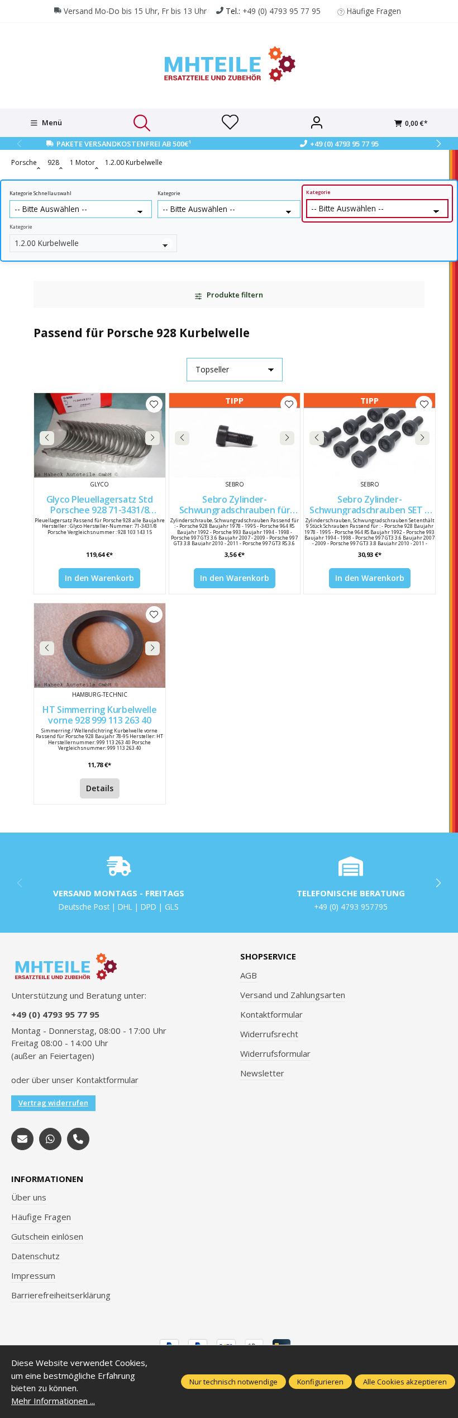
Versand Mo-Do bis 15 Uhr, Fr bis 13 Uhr (135, 11)
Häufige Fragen (374, 11)
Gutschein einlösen (47, 1236)
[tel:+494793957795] (78, 1139)
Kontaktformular (107, 1079)
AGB (248, 975)
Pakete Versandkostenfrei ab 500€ (124, 144)
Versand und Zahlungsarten (292, 994)
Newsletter (262, 1073)
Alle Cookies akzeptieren (405, 1382)
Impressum (33, 1275)
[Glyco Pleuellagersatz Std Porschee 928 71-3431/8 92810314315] (99, 435)
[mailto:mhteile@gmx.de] (22, 1139)
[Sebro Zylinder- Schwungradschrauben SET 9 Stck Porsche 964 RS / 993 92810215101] (369, 435)
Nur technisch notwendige (233, 1382)
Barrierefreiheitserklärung (61, 1295)
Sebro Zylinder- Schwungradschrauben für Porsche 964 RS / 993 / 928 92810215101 (234, 504)
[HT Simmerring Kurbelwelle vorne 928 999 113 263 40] (99, 645)
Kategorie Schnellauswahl (40, 193)
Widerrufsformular (275, 1053)
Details (99, 788)
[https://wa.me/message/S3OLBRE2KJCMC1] (50, 1139)
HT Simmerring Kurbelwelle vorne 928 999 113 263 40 (99, 715)
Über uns (28, 1197)
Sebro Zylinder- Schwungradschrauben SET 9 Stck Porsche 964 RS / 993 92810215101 (369, 504)
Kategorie (169, 193)
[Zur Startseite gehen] (229, 64)
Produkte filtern (234, 295)
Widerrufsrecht (269, 1033)
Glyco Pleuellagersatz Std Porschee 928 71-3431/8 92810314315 (99, 504)
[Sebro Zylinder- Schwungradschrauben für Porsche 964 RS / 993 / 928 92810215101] (234, 435)
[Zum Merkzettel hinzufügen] (154, 404)
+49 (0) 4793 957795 (351, 906)
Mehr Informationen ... (53, 1400)
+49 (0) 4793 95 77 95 (281, 11)
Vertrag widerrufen (53, 1103)
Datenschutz (35, 1255)
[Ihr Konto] (316, 123)
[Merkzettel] (230, 123)
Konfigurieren (320, 1382)
